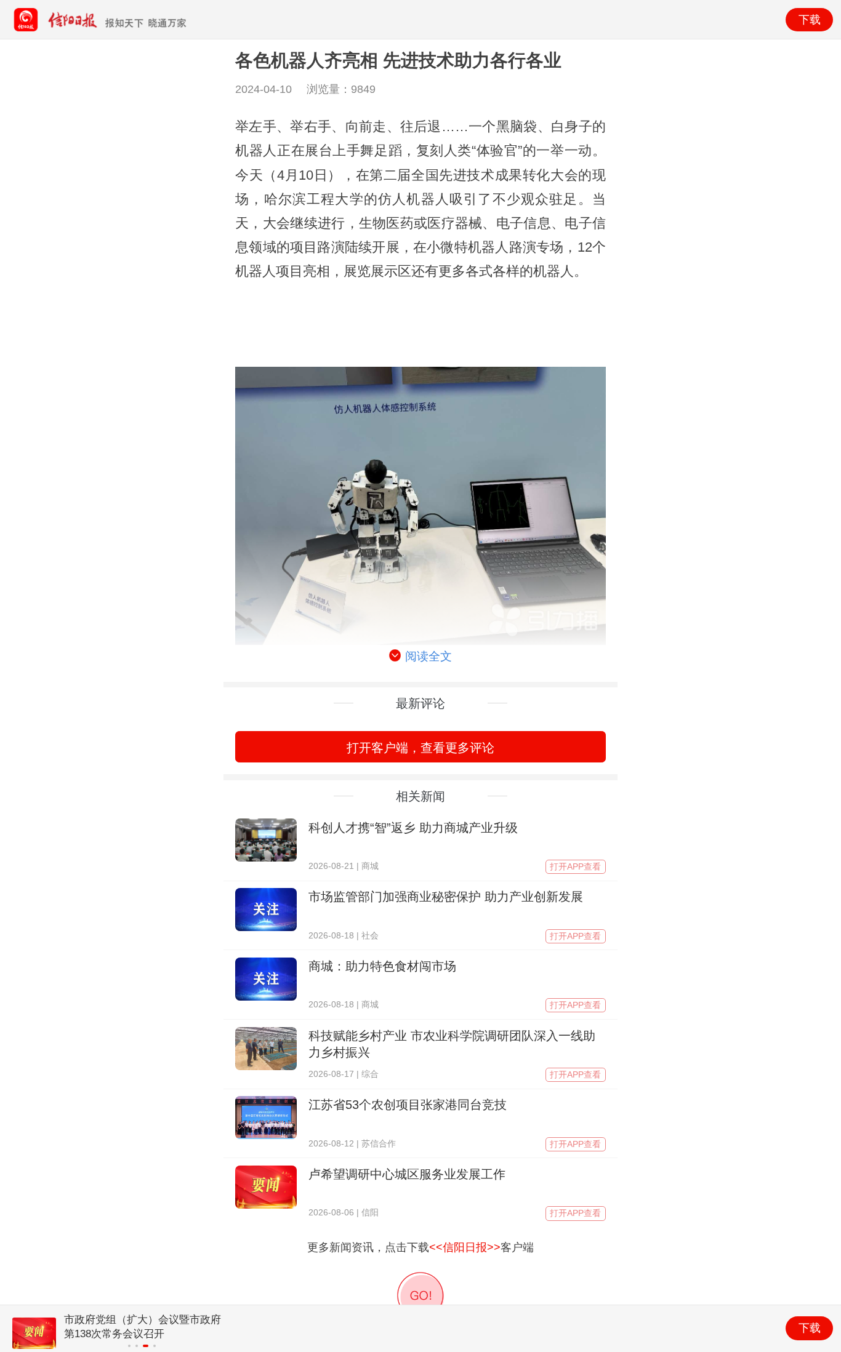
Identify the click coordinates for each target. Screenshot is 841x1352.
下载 (810, 20)
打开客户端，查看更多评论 (420, 747)
